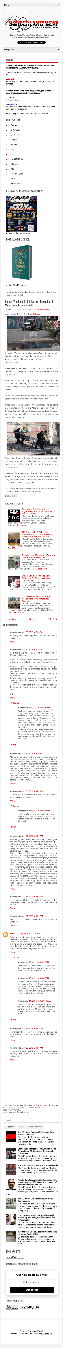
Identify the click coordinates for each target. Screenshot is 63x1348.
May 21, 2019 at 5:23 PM (39, 962)
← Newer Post (10, 619)
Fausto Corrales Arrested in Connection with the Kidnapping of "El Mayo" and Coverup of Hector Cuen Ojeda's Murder (37, 1182)
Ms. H (13, 169)
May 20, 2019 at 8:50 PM (32, 753)
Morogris (15, 164)
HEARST (14, 144)
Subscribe (32, 1289)
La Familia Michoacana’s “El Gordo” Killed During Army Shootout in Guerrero (37, 598)
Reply (12, 641)
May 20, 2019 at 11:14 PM (33, 791)
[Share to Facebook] (15, 495)
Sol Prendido (16, 183)
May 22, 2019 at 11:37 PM (33, 1028)
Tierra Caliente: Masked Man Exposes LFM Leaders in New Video (38, 556)
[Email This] (6, 495)
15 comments (43, 310)
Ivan (13, 154)
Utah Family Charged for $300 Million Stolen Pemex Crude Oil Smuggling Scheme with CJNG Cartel (37, 1151)
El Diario (37, 314)
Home (8, 292)
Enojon (14, 140)
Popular (10, 1127)
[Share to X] (12, 495)
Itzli (12, 149)
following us (46, 1333)
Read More (21, 525)
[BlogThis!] (9, 495)
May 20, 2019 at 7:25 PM (32, 649)
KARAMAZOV (17, 159)
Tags (21, 1127)
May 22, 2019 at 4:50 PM (39, 708)
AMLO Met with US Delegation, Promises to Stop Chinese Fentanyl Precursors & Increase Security (37, 534)
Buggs (14, 125)
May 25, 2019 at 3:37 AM (32, 1048)
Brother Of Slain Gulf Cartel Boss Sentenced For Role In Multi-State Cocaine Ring (36, 578)
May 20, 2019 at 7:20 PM (32, 632)
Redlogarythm (17, 174)
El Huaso (15, 135)
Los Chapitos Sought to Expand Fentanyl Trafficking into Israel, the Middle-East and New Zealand (36, 1217)
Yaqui (10, 310)
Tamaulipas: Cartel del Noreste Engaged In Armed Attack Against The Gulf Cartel (37, 511)
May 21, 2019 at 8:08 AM (32, 896)
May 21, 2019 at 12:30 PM (30, 933)
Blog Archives (35, 1127)
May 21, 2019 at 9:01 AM (32, 916)
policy (13, 113)
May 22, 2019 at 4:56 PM (39, 978)
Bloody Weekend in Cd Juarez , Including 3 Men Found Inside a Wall (29, 303)
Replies (16, 703)
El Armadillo (16, 130)
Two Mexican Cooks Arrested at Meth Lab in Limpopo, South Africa (37, 1233)
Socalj (14, 179)
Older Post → (53, 619)
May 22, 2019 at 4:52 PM (39, 811)
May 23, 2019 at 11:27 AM (40, 1001)
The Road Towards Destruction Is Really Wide (38, 1165)
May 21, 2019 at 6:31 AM (32, 836)
